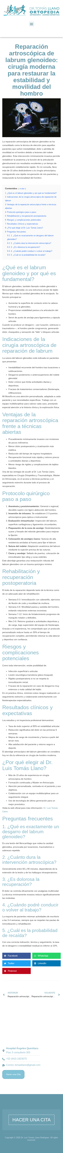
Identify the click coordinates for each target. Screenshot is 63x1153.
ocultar (22, 189)
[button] (31, 23)
